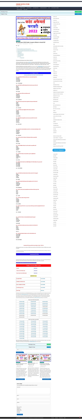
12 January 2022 (45, 326)
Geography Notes (56, 40)
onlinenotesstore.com (24, 294)
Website (18, 402)
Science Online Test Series (57, 116)
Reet (54, 103)
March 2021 (55, 209)
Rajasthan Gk (29, 7)
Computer (54, 25)
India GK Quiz (55, 53)
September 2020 (55, 218)
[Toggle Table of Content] (16, 47)
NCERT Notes (55, 68)
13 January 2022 (22, 328)
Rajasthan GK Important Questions (58, 92)
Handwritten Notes (56, 42)
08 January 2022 (33, 324)
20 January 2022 (33, 331)
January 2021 (55, 213)
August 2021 (55, 200)
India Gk (54, 51)
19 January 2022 (22, 331)
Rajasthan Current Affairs (57, 88)
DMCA (65, 417)
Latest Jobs (25, 9)
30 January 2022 (45, 336)
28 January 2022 (21, 336)
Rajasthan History (55, 97)
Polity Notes (55, 77)
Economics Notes (56, 31)
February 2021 (55, 211)
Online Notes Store (22, 4)
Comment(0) (31, 43)
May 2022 (54, 183)
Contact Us (56, 417)
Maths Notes (55, 62)
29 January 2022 (33, 336)
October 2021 (55, 196)
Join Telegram (59, 150)
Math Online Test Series (56, 60)
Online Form (55, 71)
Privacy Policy (61, 417)
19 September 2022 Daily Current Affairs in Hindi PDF (45, 364)
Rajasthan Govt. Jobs (56, 95)
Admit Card (55, 16)
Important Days (55, 49)
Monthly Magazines (56, 64)
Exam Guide (55, 35)
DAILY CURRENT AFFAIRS (21, 54)
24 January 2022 (45, 333)
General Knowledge (56, 36)
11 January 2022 (33, 326)
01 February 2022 (21, 301)
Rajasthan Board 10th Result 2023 (58, 146)
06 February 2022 (45, 303)
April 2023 (54, 163)
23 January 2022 (33, 333)
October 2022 (55, 174)
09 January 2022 (45, 324)
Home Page (19, 56)
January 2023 (55, 168)
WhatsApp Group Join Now (22, 57)
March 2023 (55, 165)
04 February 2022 (21, 303)
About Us (52, 417)
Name (18, 395)
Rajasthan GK (55, 90)
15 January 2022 (45, 328)
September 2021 (55, 198)
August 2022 (55, 178)
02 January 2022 (33, 321)
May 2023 (54, 161)
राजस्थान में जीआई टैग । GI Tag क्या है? (58, 137)
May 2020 (54, 224)
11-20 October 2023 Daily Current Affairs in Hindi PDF (59, 140)
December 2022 (55, 170)
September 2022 (55, 176)
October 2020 (55, 216)
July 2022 (54, 179)
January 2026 (55, 154)
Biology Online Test (56, 22)
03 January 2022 (45, 321)
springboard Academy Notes (57, 119)
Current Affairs (22, 7)
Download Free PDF (43, 7)
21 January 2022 (45, 331)
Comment (18, 387)
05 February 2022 (33, 303)
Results (54, 110)
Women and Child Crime (57, 127)
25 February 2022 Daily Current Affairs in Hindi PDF (31, 75)
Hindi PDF (29, 62)
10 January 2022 (22, 326)
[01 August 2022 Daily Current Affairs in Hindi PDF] (21, 357)
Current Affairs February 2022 (23, 349)
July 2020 (54, 222)
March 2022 (55, 187)
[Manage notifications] (80, 417)
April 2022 (54, 185)
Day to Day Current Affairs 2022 (41, 349)
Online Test (55, 73)
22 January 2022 (21, 333)
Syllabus (54, 121)
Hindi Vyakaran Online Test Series (58, 46)
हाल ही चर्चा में (54, 132)
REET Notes (55, 106)
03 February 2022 (45, 301)
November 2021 (55, 194)
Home (17, 7)
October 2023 (55, 157)
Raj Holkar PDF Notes (56, 84)
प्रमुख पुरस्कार (55, 130)
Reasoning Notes (55, 101)
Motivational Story (56, 66)
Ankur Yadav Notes (56, 18)
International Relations (56, 55)
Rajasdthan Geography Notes (57, 86)
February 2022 (55, 189)
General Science (55, 38)
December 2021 (55, 192)
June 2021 (54, 203)
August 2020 (55, 220)
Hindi (54, 44)
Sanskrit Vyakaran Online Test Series (58, 114)
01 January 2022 (22, 321)
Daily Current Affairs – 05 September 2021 (32, 364)
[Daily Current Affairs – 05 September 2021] (33, 357)
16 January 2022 (22, 329)
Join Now (78, 11)
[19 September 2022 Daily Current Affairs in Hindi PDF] (45, 357)
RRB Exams (54, 112)
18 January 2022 (45, 329)
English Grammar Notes (56, 33)
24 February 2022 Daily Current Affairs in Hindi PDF (21, 379)
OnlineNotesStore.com (33, 341)
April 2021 (54, 207)
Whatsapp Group (19, 9)
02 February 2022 (33, 301)
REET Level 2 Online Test (56, 105)
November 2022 (55, 172)
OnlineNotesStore (40, 66)
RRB (49, 7)
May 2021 (54, 205)
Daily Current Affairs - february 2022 (32, 349)
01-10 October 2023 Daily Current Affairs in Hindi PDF (59, 143)
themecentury (41, 417)
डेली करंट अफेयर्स (41, 75)
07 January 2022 (21, 324)
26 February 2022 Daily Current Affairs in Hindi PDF (47, 379)
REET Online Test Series (55, 7)
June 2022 (54, 181)
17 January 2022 (33, 329)
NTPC (54, 70)
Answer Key (55, 20)
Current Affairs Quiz (56, 29)
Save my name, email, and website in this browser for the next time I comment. (19, 410)
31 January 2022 (22, 338)
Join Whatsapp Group (20, 55)
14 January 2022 (33, 328)
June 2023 (54, 159)
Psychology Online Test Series (57, 81)
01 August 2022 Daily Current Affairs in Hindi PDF (21, 364)
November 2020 (55, 214)
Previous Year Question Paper (57, 79)
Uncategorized (55, 123)
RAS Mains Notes (35, 7)
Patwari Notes (55, 75)
